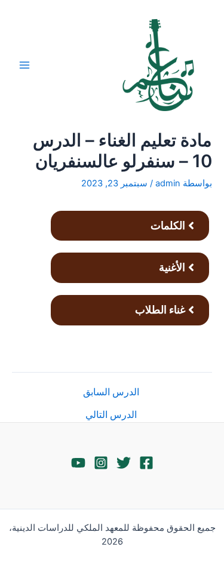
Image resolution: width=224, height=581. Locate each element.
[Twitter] (123, 463)
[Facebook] (146, 463)
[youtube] (78, 463)
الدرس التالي (111, 415)
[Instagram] (101, 463)
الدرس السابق (111, 392)
